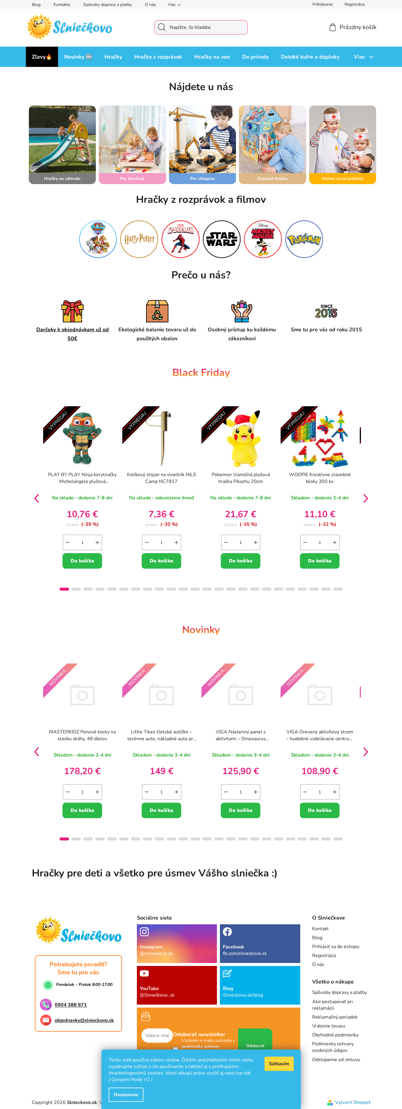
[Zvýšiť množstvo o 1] (97, 542)
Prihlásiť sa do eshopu (335, 946)
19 (290, 589)
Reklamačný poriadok (335, 1017)
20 (302, 589)
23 (338, 589)
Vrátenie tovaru (328, 1026)
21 (314, 589)
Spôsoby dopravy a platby (107, 4)
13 (219, 589)
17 (266, 589)
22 (326, 589)
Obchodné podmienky (335, 1035)
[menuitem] (42, 57)
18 (278, 589)
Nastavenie (126, 1094)
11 (195, 589)
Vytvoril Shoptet (352, 1102)
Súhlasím (279, 1064)
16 (254, 589)
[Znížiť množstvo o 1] (67, 542)
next (365, 498)
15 (243, 589)
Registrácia (355, 4)
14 (231, 589)
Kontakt (320, 929)
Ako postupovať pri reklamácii (332, 1004)
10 (183, 589)
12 (207, 589)
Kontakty (62, 4)
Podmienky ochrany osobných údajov (333, 1047)
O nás (150, 4)
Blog (36, 4)
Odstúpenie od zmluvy (336, 1059)
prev (36, 498)
